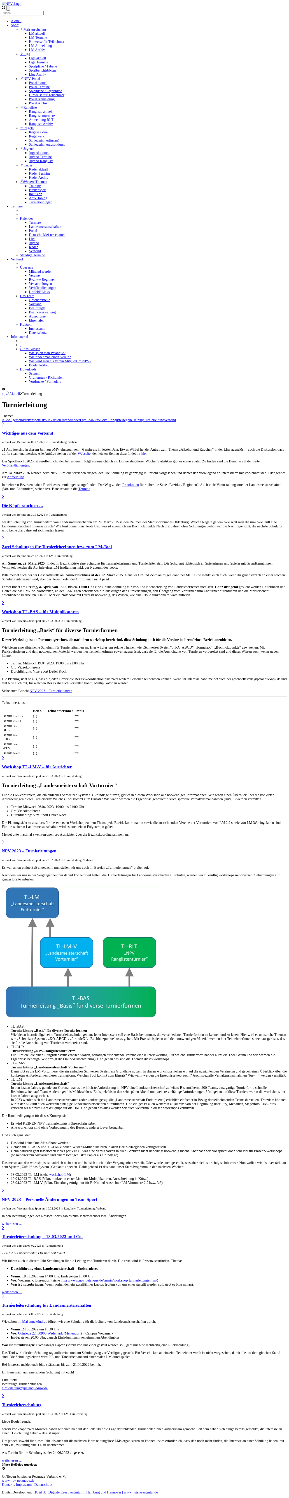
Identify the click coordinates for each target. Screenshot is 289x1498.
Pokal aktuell (38, 83)
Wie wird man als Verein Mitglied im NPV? (60, 361)
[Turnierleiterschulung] (3, 1396)
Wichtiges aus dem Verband (27, 433)
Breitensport (37, 190)
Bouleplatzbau (39, 365)
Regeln (28, 128)
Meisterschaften (34, 29)
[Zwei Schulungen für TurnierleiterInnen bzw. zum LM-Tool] (3, 538)
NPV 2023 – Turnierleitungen (51, 691)
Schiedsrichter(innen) (44, 140)
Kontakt (25, 324)
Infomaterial (19, 337)
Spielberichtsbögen (42, 70)
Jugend (28, 149)
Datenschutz (38, 332)
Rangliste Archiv (41, 124)
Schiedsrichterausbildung (47, 144)
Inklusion (35, 194)
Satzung (34, 373)
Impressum (36, 328)
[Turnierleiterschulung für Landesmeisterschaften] (3, 1296)
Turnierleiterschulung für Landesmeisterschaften (46, 1305)
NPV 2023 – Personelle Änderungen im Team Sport (49, 1199)
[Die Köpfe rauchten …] (3, 497)
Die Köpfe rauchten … (22, 505)
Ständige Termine (32, 255)
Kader (27, 165)
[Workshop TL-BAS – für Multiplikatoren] (3, 603)
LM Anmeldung (40, 46)
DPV (44, 420)
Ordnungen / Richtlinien (46, 377)
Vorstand (35, 304)
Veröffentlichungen (42, 288)
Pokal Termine (39, 87)
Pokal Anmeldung (42, 99)
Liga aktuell (37, 58)
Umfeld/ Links (39, 292)
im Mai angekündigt (32, 1321)
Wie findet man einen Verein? (50, 357)
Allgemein (15, 420)
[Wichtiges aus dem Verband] (3, 424)
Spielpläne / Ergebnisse (45, 91)
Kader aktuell (38, 169)
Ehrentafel (36, 320)
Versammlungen (40, 284)
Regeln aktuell (39, 132)
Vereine (34, 275)
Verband (35, 251)
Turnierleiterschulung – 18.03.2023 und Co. (42, 1236)
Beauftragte (37, 308)
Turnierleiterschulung (22, 1404)
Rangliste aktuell (41, 111)
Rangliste (30, 107)
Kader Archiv (38, 177)
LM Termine (38, 37)
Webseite (84, 453)
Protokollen (130, 485)
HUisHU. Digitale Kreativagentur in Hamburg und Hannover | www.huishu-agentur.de (95, 1492)
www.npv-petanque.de (18, 1480)
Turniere (35, 222)
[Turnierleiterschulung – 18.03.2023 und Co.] (3, 1228)
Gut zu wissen (30, 349)
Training (35, 186)
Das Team (27, 296)
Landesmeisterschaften (45, 226)
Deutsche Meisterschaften (47, 235)
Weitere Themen (35, 182)
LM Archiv (37, 50)
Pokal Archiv (38, 103)
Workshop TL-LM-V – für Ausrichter (37, 767)
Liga (26, 54)
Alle (5, 420)
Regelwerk (36, 136)
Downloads (28, 369)
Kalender (26, 218)
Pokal (33, 231)
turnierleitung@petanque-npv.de (25, 1388)
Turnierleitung (154, 420)
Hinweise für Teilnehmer (46, 41)
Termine (17, 206)
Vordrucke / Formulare (45, 381)
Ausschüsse (37, 316)
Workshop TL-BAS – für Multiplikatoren (40, 611)
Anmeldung (15, 477)
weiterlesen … (12, 1224)
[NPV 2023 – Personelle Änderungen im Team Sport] (3, 1191)
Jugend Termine (40, 157)
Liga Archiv (37, 74)
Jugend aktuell (39, 153)
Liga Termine (38, 62)
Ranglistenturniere (42, 116)
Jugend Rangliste (41, 161)
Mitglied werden (40, 271)
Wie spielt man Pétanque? (47, 353)
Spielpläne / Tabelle (43, 66)
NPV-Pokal (31, 79)
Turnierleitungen (40, 202)
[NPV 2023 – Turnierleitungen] (3, 842)
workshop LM (59, 1174)
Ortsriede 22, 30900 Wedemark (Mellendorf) (50, 1333)
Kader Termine (39, 173)
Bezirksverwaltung (42, 312)
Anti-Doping (38, 198)
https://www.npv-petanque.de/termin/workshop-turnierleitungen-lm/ (109, 1280)
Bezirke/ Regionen (42, 279)
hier (144, 453)
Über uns (26, 267)
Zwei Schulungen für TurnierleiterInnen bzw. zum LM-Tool (57, 546)
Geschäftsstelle (39, 300)
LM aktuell (37, 33)
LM (89, 420)
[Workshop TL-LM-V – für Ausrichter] (3, 758)
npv (4, 394)
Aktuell (16, 21)
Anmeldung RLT (41, 120)
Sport (15, 25)
